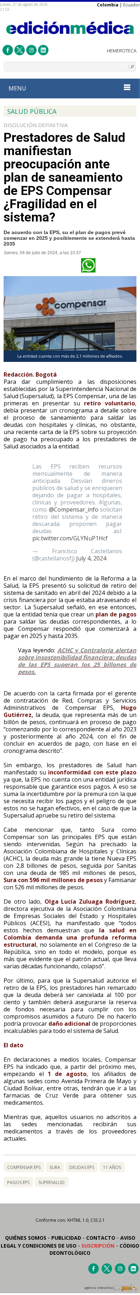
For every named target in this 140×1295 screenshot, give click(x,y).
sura (55, 1167)
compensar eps (24, 1167)
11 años (112, 1167)
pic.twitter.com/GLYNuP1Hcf (70, 538)
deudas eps (81, 1167)
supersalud (51, 1182)
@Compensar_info (73, 509)
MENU (17, 88)
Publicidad (66, 1237)
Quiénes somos (25, 1237)
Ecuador (131, 5)
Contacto (100, 1237)
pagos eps (18, 1182)
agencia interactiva (99, 1288)
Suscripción (98, 1245)
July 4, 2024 (91, 558)
